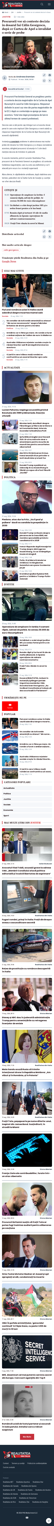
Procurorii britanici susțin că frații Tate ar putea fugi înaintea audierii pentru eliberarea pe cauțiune (26, 1225)
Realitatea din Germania (29, 1494)
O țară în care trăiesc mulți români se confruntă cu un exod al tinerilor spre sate (27, 355)
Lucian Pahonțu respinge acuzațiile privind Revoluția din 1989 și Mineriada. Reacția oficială (25, 412)
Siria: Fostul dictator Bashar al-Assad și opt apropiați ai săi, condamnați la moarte (25, 1275)
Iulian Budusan (45, 864)
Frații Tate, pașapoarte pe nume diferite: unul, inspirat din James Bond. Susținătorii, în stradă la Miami (26, 1124)
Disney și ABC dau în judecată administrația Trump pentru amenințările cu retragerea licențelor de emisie (26, 1020)
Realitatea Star (38, 1482)
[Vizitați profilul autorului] (4, 77)
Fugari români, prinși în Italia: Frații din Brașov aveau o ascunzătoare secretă (27, 921)
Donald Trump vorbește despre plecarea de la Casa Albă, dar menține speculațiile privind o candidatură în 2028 (35, 537)
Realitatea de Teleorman (27, 1498)
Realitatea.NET (8, 1482)
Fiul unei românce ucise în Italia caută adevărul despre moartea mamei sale (22, 311)
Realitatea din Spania (28, 1486)
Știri (12, 12)
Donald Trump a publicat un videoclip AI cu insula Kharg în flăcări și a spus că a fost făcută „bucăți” (35, 469)
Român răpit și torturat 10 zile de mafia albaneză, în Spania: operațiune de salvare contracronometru (29, 215)
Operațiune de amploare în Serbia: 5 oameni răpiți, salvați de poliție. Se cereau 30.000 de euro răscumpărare (27, 197)
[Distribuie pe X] (49, 80)
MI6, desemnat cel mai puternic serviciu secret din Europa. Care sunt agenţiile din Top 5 (27, 1376)
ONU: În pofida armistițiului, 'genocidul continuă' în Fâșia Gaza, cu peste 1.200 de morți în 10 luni (24, 1326)
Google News (9, 261)
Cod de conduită (9, 1467)
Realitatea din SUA (9, 1498)
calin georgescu (11, 250)
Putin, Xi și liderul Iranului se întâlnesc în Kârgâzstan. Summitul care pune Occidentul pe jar (35, 564)
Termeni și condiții (18, 1463)
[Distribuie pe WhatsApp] (44, 80)
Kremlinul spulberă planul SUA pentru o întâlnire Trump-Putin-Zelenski (35, 576)
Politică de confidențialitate (37, 1463)
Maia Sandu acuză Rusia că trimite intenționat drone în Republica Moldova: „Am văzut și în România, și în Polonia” (26, 1072)
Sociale (5, 316)
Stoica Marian (46, 1013)
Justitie (19, 12)
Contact (6, 1463)
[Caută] (41, 5)
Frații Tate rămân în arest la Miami (27, 223)
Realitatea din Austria (43, 1490)
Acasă (6, 12)
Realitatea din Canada (10, 1486)
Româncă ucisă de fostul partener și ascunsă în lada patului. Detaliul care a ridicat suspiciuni (26, 1426)
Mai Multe (27, 1437)
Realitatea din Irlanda (10, 1494)
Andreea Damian (25, 76)
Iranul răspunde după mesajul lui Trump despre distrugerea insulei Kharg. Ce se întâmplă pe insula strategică (35, 550)
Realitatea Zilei (24, 1502)
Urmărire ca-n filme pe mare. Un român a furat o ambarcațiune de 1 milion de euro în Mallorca (29, 334)
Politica (10, 328)
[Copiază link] (44, 75)
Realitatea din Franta (25, 1490)
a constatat (14, 141)
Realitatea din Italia (43, 916)
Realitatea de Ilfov (9, 1502)
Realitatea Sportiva (23, 1482)
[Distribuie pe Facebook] (49, 75)
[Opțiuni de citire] (48, 1520)
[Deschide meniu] (49, 5)
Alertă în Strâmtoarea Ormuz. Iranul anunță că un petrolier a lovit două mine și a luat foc (34, 455)
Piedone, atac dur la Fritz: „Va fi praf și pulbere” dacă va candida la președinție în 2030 (25, 522)
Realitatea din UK (9, 1490)
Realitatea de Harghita (40, 1502)
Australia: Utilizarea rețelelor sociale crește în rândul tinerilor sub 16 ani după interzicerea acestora (29, 345)
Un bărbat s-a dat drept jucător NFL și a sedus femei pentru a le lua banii (28, 207)
